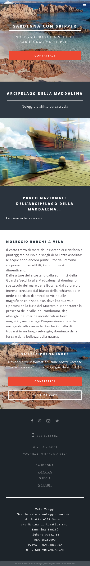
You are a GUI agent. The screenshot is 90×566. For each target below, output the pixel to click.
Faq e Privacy (44, 395)
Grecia (45, 478)
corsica (45, 471)
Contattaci (45, 55)
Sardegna (45, 465)
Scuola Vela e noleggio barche (43, 514)
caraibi (44, 484)
